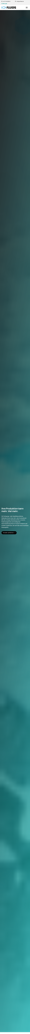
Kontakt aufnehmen (8, 532)
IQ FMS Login (4, 3)
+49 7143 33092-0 (6, 1)
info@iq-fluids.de (20, 1)
